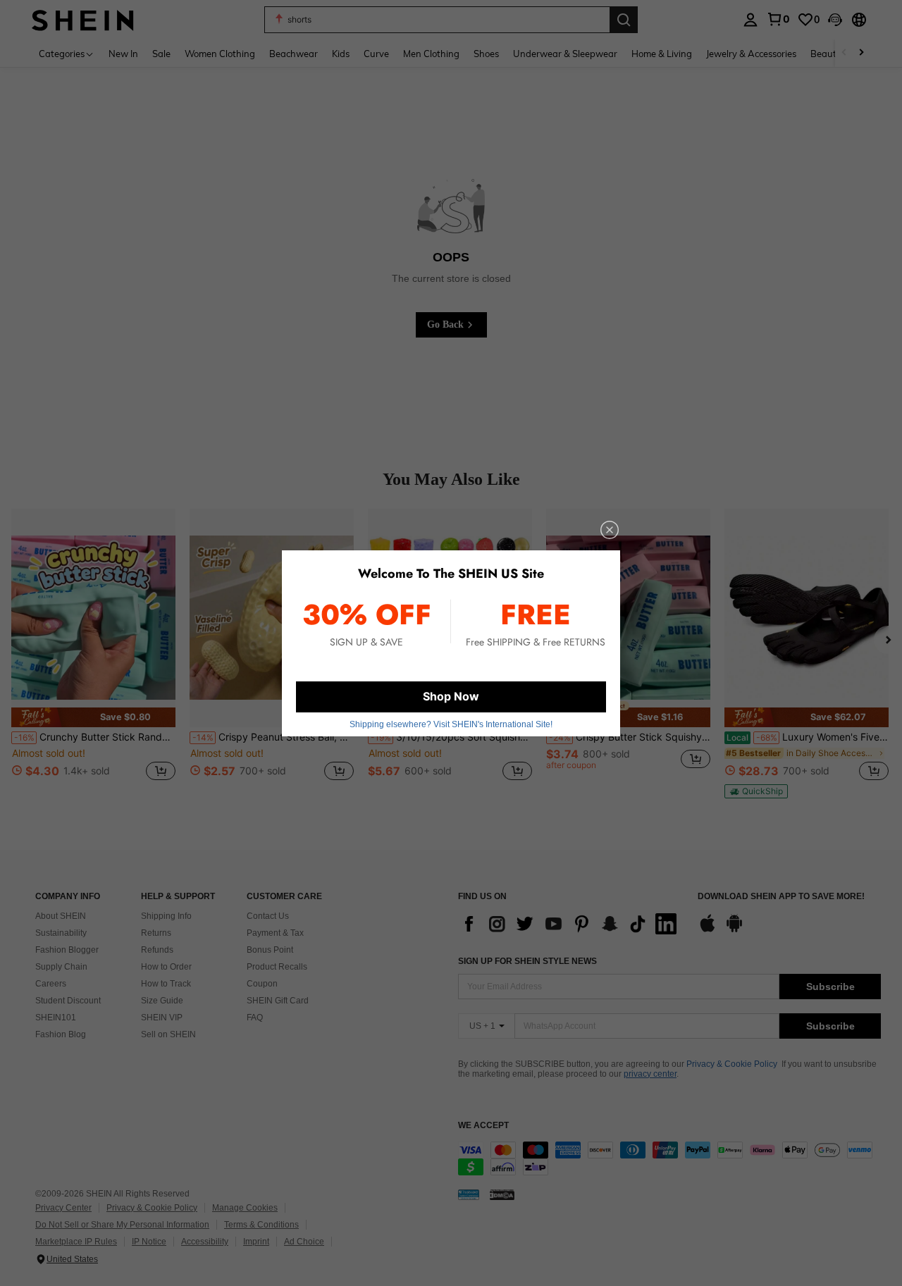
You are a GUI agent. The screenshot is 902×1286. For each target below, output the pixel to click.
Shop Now (451, 696)
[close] (609, 529)
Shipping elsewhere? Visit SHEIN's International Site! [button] (451, 724)
